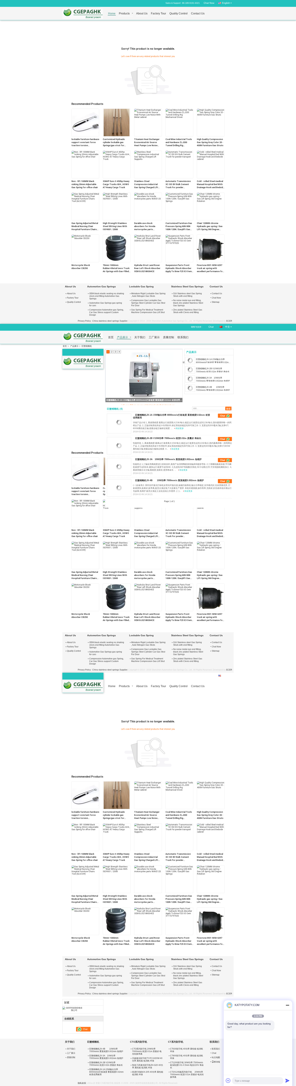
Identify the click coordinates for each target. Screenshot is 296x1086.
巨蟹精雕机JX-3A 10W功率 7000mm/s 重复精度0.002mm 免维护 (213, 379)
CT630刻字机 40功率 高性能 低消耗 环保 (186, 1050)
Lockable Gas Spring (141, 286)
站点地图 (216, 1057)
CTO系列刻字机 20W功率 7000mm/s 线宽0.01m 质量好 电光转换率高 (147, 1051)
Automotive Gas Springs (101, 286)
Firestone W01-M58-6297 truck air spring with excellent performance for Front (210, 268)
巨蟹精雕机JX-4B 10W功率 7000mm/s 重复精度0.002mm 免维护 (214, 388)
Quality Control (178, 13)
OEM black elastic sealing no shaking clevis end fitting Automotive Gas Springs (106, 296)
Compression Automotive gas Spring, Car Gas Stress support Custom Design (106, 312)
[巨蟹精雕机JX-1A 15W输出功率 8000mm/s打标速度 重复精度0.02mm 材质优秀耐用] (190, 360)
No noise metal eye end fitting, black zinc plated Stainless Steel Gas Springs (188, 303)
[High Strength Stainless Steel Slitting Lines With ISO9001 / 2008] (116, 196)
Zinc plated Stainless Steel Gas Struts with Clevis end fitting (187, 311)
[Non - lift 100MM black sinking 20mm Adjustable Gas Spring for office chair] (85, 154)
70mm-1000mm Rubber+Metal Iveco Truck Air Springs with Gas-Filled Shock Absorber (116, 268)
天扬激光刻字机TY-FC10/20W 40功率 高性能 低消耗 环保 (147, 1059)
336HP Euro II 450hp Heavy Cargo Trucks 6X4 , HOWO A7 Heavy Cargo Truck (116, 184)
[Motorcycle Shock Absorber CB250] (85, 237)
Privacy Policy (84, 321)
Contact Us (198, 13)
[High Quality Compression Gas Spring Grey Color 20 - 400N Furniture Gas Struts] (210, 112)
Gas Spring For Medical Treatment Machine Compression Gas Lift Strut (148, 311)
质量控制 (168, 337)
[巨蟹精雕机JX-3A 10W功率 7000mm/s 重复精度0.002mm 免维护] (190, 379)
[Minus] (287, 1005)
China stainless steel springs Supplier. (110, 321)
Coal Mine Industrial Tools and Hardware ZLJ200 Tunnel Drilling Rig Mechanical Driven (178, 142)
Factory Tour (158, 13)
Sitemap (215, 302)
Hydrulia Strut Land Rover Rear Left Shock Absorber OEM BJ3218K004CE (147, 268)
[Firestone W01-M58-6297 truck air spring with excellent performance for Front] (210, 248)
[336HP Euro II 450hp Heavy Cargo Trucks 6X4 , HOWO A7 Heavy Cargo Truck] (116, 155)
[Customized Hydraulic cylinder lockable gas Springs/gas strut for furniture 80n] (116, 122)
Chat (211, 326)
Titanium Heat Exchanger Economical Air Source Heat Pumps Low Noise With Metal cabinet (146, 142)
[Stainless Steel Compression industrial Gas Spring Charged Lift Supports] (148, 155)
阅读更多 (180, 428)
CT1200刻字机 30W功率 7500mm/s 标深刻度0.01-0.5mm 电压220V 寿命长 (187, 1065)
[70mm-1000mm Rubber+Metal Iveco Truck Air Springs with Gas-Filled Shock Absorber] (116, 248)
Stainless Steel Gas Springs (187, 286)
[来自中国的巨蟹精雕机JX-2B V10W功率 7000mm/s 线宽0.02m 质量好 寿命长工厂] (119, 445)
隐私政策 (82, 1083)
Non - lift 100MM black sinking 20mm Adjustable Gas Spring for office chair (84, 184)
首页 (111, 337)
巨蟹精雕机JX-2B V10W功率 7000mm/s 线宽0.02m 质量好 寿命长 (144, 400)
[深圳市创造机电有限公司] (73, 1009)
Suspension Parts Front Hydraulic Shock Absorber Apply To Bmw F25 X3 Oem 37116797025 (178, 268)
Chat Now (209, 3)
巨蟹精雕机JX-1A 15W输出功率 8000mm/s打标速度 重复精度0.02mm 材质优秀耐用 (213, 361)
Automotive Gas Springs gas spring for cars (105, 304)
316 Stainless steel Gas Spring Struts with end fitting (187, 294)
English (226, 3)
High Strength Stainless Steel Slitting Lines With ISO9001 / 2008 (115, 226)
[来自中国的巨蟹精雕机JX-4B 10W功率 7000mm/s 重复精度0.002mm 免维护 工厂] (119, 487)
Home (111, 13)
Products (124, 13)
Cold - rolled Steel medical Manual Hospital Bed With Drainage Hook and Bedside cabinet (210, 184)
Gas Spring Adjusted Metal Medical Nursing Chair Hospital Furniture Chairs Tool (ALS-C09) (84, 226)
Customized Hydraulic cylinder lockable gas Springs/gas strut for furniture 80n (114, 142)
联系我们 (182, 337)
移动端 (217, 1062)
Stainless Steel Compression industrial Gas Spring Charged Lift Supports (146, 184)
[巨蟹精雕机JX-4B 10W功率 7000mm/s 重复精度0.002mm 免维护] (190, 388)
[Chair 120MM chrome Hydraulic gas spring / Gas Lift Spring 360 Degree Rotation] (210, 197)
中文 (227, 326)
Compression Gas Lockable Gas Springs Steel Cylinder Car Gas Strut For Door (148, 303)
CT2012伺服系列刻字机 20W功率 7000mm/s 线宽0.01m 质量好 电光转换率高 (187, 1074)
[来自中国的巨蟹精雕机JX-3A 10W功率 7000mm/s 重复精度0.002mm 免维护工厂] (119, 466)
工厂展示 (154, 337)
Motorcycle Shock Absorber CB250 (80, 267)
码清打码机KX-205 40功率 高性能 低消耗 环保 (147, 1073)
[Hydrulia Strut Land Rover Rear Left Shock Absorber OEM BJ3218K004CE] (148, 238)
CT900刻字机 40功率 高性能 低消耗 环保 (186, 1056)
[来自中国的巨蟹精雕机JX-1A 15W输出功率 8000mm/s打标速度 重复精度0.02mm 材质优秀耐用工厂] (119, 422)
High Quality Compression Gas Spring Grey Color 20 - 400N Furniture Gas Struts (210, 142)
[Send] (287, 1080)
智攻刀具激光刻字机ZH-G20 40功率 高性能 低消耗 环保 (147, 1066)
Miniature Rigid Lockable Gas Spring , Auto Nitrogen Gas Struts (148, 294)
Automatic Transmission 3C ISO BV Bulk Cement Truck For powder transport (178, 184)
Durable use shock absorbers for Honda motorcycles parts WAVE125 (144, 226)
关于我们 (139, 337)
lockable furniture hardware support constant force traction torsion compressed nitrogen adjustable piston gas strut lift (85, 142)
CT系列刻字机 (175, 1041)
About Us (141, 13)
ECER (229, 321)
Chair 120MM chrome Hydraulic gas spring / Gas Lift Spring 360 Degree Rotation (210, 226)
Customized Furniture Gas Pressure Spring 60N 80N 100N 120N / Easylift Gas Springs (178, 226)
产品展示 (122, 337)
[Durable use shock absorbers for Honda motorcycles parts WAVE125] (148, 196)
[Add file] (228, 1080)
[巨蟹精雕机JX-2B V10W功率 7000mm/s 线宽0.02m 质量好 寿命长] (144, 375)
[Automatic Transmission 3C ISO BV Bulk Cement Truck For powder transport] (179, 154)
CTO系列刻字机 (138, 1041)
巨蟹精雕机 (93, 1041)
